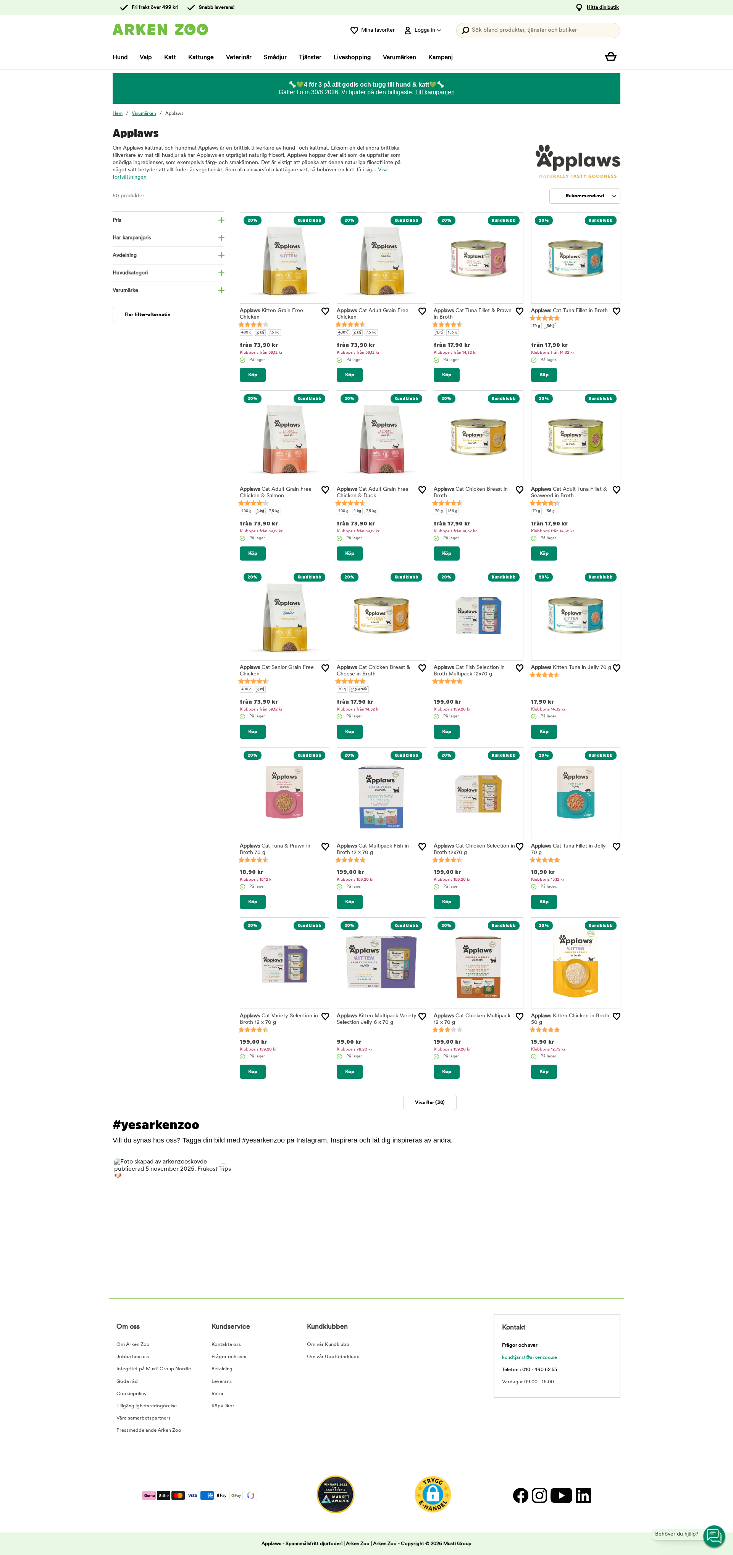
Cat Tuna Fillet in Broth (569, 311)
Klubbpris (452, 709)
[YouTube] (561, 1495)
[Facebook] (520, 1495)
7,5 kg (274, 332)
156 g (452, 332)
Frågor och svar (229, 1356)
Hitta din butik (603, 7)
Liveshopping (352, 58)
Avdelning (125, 255)
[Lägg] (325, 311)
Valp (146, 58)
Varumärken (399, 58)
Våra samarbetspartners (143, 1418)
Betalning (222, 1368)
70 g (439, 332)
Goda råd (127, 1381)
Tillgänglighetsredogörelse (146, 1406)
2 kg (260, 332)
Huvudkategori (130, 273)
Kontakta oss (226, 1344)
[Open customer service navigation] (714, 1536)
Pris (117, 220)
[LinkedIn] (582, 1495)
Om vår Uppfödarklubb (333, 1356)
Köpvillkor (223, 1406)
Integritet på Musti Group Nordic (153, 1368)
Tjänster (310, 58)
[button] (173, 1217)
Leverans (222, 1381)
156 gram (359, 689)
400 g (246, 332)
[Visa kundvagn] (612, 57)
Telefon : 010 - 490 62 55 (529, 1369)
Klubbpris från (261, 353)
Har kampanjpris (132, 238)
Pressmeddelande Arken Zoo (148, 1430)
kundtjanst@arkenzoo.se (529, 1357)
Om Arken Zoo (133, 1344)
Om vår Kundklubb (328, 1344)
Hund (120, 58)
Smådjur (275, 58)
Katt (170, 58)
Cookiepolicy (131, 1393)
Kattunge (201, 58)
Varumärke (125, 290)
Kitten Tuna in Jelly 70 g (571, 667)
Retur (218, 1393)
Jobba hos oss (132, 1356)
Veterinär (239, 58)
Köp (252, 374)
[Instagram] (539, 1495)
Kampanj (440, 58)
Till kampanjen (435, 92)
